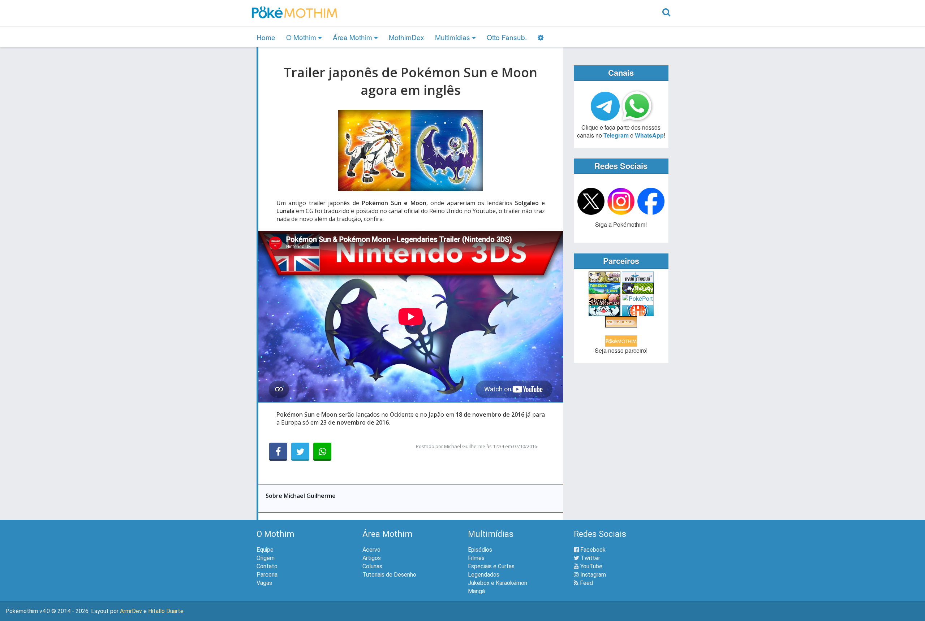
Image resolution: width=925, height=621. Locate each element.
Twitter (589, 558)
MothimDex (406, 37)
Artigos (371, 558)
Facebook (592, 549)
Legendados (483, 574)
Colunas (372, 566)
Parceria (267, 574)
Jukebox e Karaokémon (497, 582)
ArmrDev (131, 611)
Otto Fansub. (507, 37)
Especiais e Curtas (491, 566)
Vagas (264, 582)
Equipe (265, 549)
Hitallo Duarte (166, 611)
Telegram (616, 135)
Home (266, 37)
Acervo (371, 549)
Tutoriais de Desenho (389, 574)
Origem (266, 558)
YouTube (590, 566)
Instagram (592, 574)
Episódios (480, 549)
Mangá (476, 591)
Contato (267, 566)
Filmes (476, 558)
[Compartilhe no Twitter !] (300, 452)
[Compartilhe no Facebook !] (278, 452)
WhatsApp (649, 135)
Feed (585, 582)
